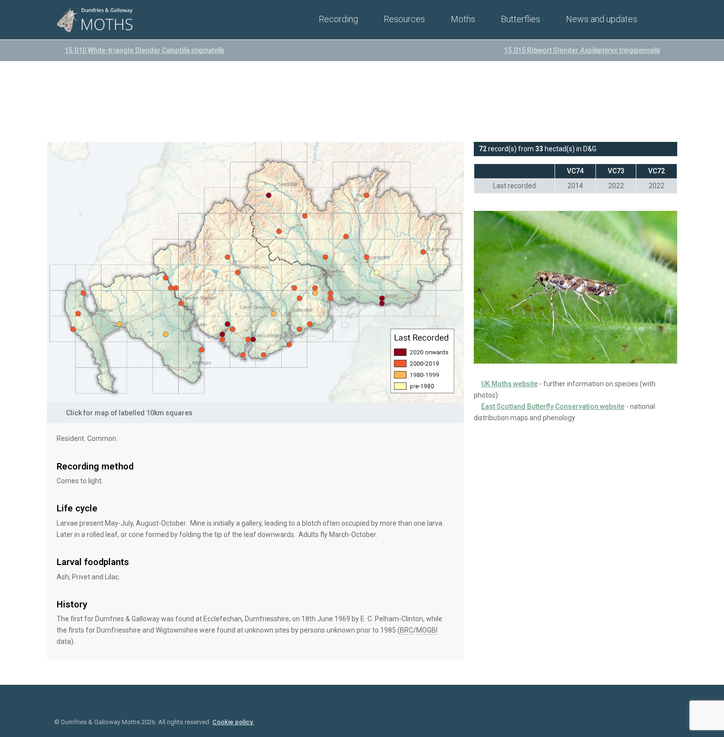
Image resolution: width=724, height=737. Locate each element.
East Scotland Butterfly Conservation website (553, 406)
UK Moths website (509, 384)
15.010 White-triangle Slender (144, 50)
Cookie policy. (233, 722)
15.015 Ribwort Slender (582, 50)
